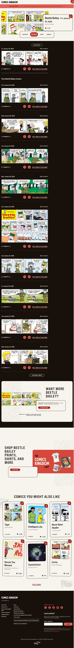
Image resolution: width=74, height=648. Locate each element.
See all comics (36, 584)
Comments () (7, 68)
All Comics (3, 616)
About (15, 605)
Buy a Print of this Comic (39, 69)
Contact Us (16, 607)
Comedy (31, 536)
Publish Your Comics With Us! (20, 623)
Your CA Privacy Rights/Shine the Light (23, 615)
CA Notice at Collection (19, 613)
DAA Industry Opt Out (18, 611)
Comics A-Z (3, 605)
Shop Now (15, 469)
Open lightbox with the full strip (13, 58)
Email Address (48, 621)
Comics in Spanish (5, 612)
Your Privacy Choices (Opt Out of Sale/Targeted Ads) (26, 620)
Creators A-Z (4, 607)
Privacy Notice (56, 631)
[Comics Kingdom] (9, 598)
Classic (8, 534)
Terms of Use (17, 617)
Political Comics (5, 614)
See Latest (38, 45)
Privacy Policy (17, 609)
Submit (68, 624)
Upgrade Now (44, 407)
